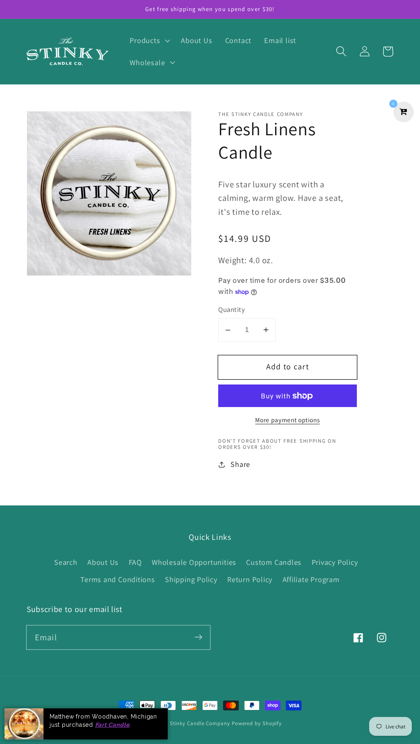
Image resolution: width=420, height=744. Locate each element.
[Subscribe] (198, 637)
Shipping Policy (191, 579)
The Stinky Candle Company (194, 723)
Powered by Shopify (257, 723)
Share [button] (240, 464)
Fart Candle (112, 724)
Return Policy (249, 579)
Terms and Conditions (117, 579)
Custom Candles (273, 562)
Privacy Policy (335, 562)
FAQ (135, 562)
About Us (103, 562)
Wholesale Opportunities (194, 562)
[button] (149, 41)
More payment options (287, 420)
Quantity (231, 309)
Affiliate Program (311, 579)
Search (66, 562)
